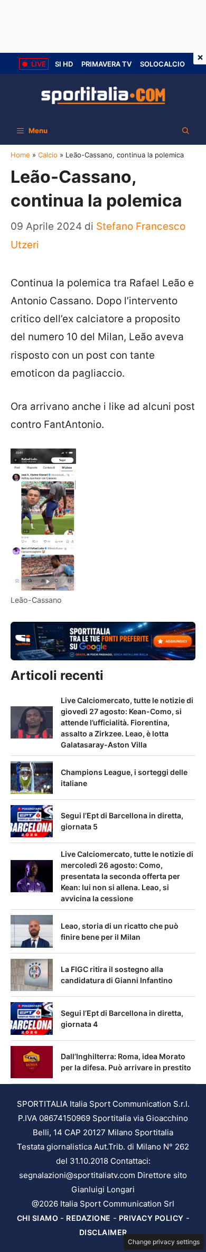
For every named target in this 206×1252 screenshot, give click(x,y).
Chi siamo (38, 1217)
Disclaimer (103, 1232)
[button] (185, 130)
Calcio (48, 155)
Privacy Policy (151, 1217)
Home (20, 155)
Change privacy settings (164, 1242)
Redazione (88, 1217)
